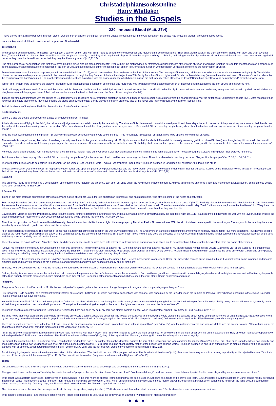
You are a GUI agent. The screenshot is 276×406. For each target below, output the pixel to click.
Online (138, 5)
